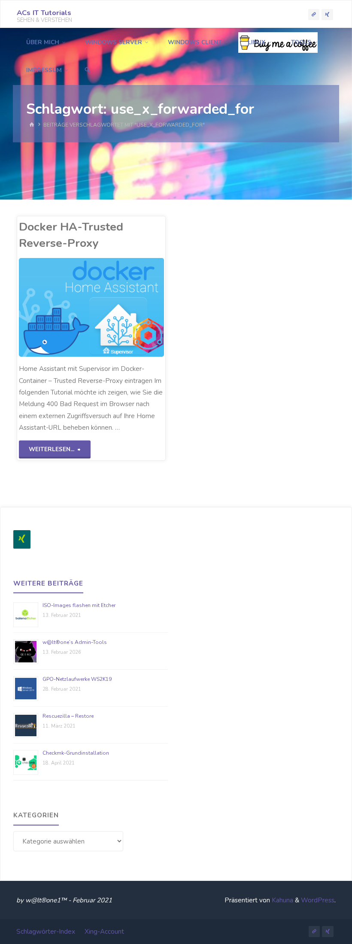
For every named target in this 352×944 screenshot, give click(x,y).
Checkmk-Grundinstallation (75, 753)
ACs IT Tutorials (44, 13)
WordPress (317, 900)
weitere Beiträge (48, 583)
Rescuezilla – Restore (68, 716)
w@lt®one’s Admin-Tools (74, 642)
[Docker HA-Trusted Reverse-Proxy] (127, 307)
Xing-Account (104, 931)
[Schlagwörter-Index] (313, 14)
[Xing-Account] (327, 14)
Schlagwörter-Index (45, 931)
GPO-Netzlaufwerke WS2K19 (77, 679)
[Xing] (21, 539)
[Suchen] (87, 70)
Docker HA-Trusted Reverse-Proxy (71, 234)
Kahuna (281, 900)
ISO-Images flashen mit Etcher (78, 605)
